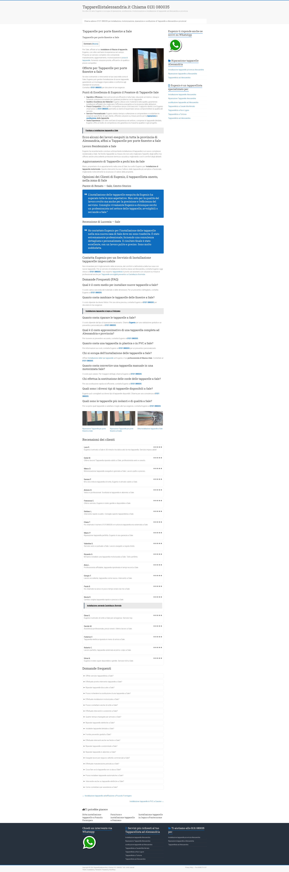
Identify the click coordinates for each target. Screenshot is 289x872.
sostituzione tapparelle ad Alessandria (183, 102)
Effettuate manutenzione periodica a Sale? (102, 764)
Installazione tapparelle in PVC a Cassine (146, 801)
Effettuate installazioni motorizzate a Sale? (102, 699)
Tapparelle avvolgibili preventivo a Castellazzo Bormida (123, 274)
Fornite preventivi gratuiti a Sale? (98, 734)
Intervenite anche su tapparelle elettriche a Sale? (105, 781)
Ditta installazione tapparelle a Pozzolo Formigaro (92, 817)
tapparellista (117, 272)
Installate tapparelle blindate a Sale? (100, 728)
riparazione (151, 116)
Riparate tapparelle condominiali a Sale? (101, 746)
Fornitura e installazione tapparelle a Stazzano (123, 817)
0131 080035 (96, 87)
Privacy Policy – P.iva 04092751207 (196, 867)
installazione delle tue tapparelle (100, 358)
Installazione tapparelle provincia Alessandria (186, 70)
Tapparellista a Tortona (177, 114)
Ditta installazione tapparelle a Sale (150, 429)
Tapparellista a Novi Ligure (178, 110)
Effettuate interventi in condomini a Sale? (102, 711)
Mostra (95, 44)
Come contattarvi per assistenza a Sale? (102, 787)
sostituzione (91, 118)
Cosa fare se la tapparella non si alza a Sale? (103, 770)
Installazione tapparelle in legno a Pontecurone (151, 816)
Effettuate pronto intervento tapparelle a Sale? (104, 682)
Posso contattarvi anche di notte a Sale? (102, 705)
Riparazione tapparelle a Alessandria (182, 74)
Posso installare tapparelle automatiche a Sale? (104, 775)
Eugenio (132, 322)
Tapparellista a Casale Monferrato (181, 106)
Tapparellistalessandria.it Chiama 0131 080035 (125, 7)
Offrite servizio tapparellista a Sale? (99, 676)
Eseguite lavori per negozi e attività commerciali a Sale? (108, 758)
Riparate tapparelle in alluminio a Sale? (101, 752)
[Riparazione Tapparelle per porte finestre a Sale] (95, 418)
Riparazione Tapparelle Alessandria (182, 98)
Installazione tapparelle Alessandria (182, 94)
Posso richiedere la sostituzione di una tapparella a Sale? (108, 693)
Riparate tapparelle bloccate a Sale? (100, 687)
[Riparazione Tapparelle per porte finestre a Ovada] (122, 418)
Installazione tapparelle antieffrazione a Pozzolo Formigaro (107, 796)
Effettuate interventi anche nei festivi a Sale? (103, 740)
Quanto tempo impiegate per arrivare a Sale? (103, 717)
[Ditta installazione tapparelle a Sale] (150, 418)
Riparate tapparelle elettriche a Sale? (100, 723)
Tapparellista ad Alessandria (179, 78)
